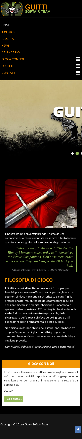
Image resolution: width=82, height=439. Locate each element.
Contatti (9, 72)
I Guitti (7, 66)
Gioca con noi (13, 59)
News (6, 45)
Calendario (11, 52)
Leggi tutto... (14, 398)
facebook (78, 429)
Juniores (8, 32)
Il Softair (9, 38)
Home (6, 25)
